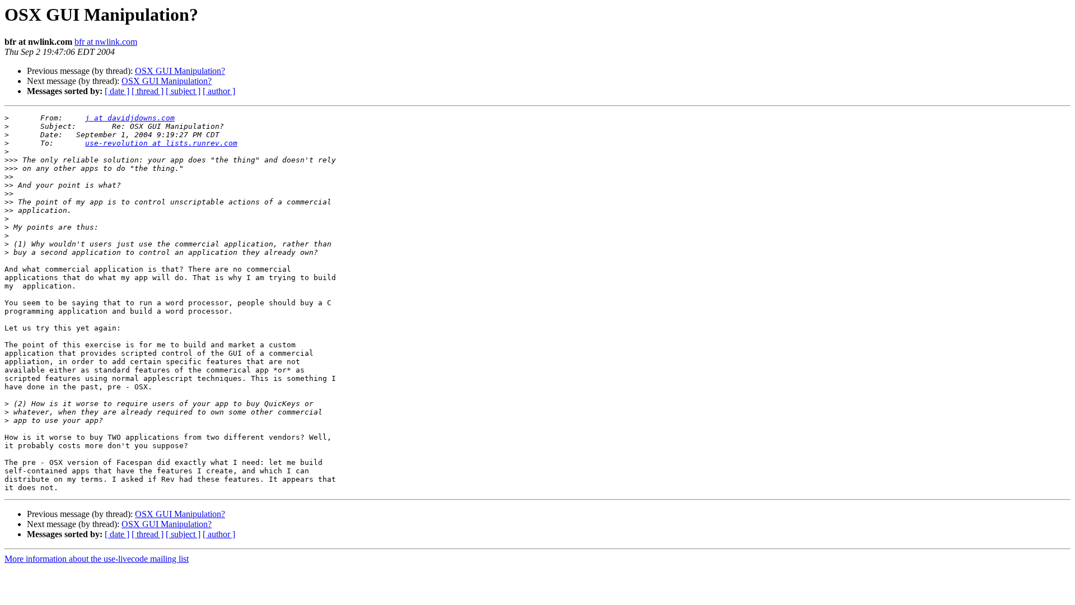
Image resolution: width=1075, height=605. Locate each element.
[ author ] (219, 91)
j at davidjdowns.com (130, 118)
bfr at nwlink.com (105, 41)
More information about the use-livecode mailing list (96, 559)
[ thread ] (147, 91)
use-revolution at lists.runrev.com (161, 143)
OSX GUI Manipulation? (180, 71)
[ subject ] (183, 91)
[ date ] (117, 91)
